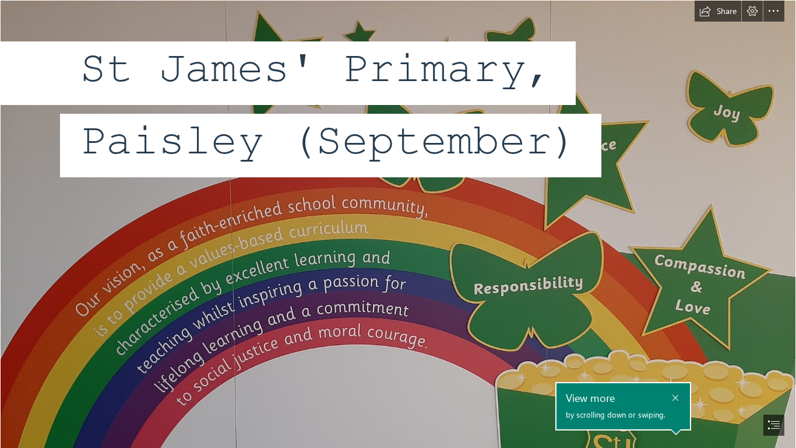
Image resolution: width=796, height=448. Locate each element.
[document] (398, 224)
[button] (718, 11)
